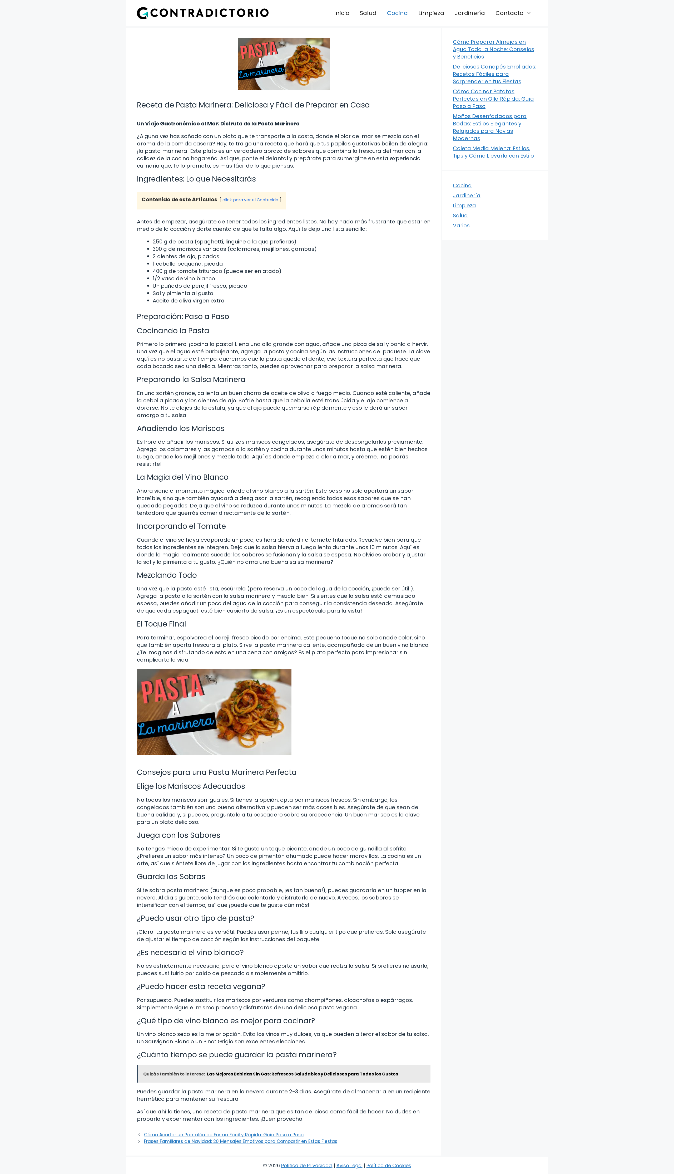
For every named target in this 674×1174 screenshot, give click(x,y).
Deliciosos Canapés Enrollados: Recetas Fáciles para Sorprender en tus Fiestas (494, 74)
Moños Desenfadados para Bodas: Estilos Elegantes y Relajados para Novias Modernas (490, 127)
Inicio (341, 13)
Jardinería (470, 13)
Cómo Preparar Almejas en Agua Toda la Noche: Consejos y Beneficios (493, 49)
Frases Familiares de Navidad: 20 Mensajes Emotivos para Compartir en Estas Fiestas (240, 1141)
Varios (461, 225)
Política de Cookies (388, 1165)
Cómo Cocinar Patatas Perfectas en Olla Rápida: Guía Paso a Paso (493, 99)
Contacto (509, 13)
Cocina (397, 13)
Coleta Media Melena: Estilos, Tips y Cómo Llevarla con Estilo (493, 152)
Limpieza (431, 13)
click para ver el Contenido (250, 200)
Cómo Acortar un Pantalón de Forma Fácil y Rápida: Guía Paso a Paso (224, 1135)
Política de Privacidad (306, 1165)
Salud (368, 13)
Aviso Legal (349, 1165)
